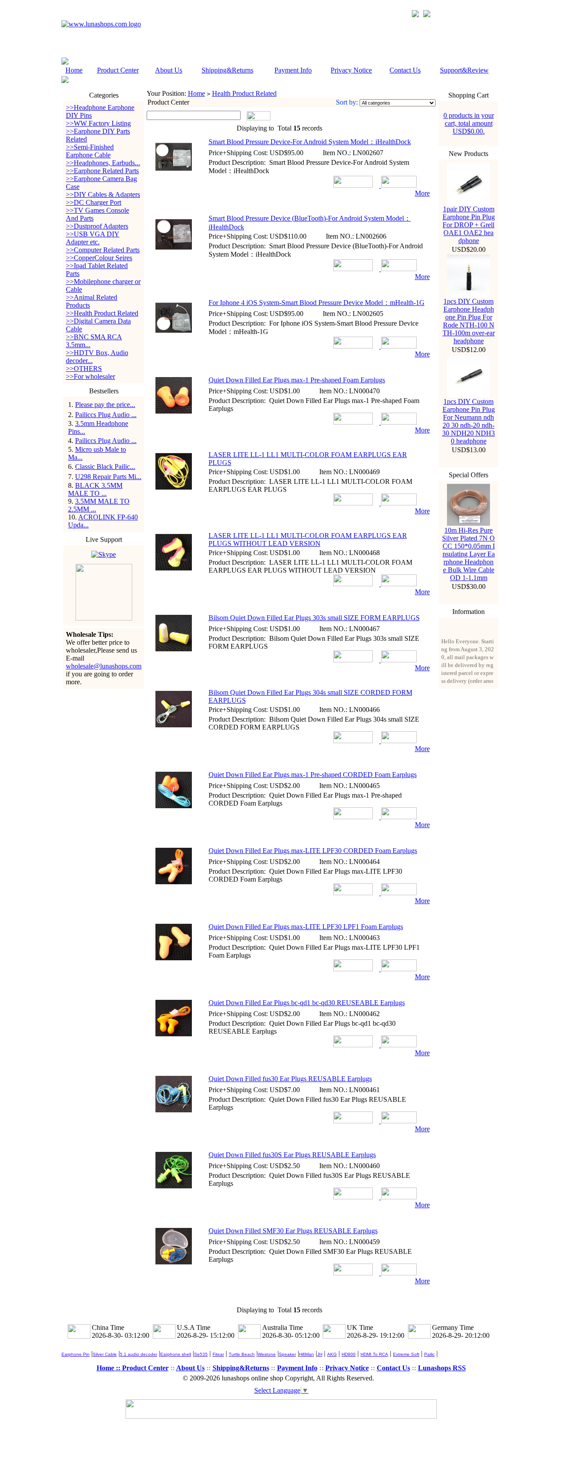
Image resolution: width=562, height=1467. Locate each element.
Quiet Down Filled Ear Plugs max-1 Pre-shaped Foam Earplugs (297, 380)
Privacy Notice (351, 70)
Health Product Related (244, 93)
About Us (168, 70)
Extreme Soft (406, 1354)
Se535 (201, 1354)
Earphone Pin (75, 1354)
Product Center (118, 70)
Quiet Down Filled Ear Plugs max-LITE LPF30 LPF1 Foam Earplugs (306, 926)
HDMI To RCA (374, 1354)
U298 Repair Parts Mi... (108, 476)
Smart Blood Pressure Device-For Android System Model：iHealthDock (310, 141)
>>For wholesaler (90, 376)
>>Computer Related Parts (103, 250)
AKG (332, 1354)
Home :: (109, 1368)
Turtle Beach (242, 1354)
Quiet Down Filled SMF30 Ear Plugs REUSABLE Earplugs (293, 1231)
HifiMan (306, 1354)
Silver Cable (105, 1354)
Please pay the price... (105, 404)
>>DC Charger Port (93, 202)
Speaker (287, 1354)
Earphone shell (175, 1354)
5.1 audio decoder (138, 1354)
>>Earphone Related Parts (102, 170)
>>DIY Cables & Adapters (103, 194)
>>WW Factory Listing (98, 123)
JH (319, 1354)
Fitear (218, 1354)
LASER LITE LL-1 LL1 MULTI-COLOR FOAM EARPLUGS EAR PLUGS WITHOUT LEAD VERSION (308, 539)
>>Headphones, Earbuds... (103, 163)
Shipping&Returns (227, 70)
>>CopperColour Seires (99, 257)
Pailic (429, 1354)
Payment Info (293, 70)
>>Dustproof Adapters (97, 226)
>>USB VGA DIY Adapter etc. (92, 238)
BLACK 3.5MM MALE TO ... (95, 489)
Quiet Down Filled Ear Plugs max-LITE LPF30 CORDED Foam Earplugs (313, 850)
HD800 (349, 1354)
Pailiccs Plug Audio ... (106, 414)
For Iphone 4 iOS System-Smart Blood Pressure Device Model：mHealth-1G (317, 302)
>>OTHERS (84, 368)
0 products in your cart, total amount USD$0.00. (468, 123)
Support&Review (464, 70)
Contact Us (405, 70)
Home (74, 70)
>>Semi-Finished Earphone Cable (90, 151)
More (422, 193)
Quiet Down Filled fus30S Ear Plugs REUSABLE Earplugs (292, 1154)
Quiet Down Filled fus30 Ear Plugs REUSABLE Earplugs (290, 1078)
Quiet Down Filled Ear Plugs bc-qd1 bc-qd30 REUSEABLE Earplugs (307, 1002)
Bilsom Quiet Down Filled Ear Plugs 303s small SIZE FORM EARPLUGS (314, 617)
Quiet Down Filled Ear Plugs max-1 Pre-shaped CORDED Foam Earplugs (313, 774)
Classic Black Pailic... (105, 466)
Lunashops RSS (442, 1368)
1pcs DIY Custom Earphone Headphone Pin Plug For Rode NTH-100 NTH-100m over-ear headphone (469, 321)
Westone (267, 1354)
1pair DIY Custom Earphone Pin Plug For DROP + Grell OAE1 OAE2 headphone (469, 224)
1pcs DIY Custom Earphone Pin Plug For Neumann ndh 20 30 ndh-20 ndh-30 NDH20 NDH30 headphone (468, 421)
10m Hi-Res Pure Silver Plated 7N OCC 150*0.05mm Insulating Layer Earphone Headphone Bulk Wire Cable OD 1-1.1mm (468, 554)
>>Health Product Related (102, 313)
